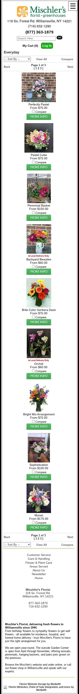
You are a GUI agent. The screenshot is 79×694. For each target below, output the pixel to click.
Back (7, 66)
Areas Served (39, 566)
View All (41, 59)
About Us (39, 570)
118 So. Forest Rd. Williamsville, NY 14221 (39, 21)
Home (39, 578)
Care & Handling (39, 558)
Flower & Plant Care (38, 562)
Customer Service (39, 555)
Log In (47, 45)
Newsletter (39, 574)
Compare (67, 59)
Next (70, 66)
